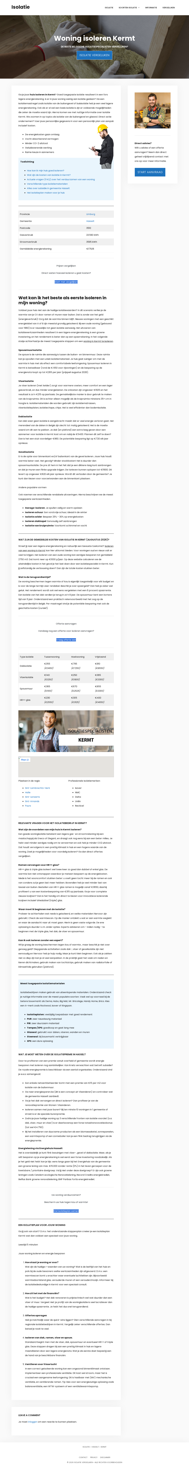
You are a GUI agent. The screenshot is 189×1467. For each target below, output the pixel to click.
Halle (27, 792)
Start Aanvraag (150, 172)
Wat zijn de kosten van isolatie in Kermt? (49, 175)
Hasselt (90, 221)
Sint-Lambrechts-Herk (37, 788)
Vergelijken (168, 7)
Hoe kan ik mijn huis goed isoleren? (45, 170)
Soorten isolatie (128, 7)
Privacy (93, 1457)
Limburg (90, 214)
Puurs (28, 805)
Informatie (151, 7)
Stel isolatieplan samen (66, 1211)
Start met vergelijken (66, 281)
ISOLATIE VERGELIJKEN (94, 55)
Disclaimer (105, 1457)
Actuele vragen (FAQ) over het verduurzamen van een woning (61, 179)
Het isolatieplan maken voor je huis (46, 192)
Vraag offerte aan (66, 639)
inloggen (32, 1421)
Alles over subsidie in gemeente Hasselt (48, 188)
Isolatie (20, 7)
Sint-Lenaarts (32, 796)
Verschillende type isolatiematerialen (47, 183)
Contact (83, 1457)
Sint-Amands (32, 801)
